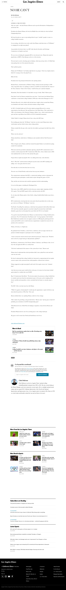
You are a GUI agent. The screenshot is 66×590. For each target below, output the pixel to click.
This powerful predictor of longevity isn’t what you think (22, 503)
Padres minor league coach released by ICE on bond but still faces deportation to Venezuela (29, 544)
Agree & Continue (42, 374)
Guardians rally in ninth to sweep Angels (25, 443)
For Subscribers (13, 510)
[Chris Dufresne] (14, 382)
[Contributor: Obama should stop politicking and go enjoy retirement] (49, 341)
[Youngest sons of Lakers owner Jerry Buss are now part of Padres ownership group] (37, 443)
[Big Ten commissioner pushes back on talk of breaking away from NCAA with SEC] (49, 333)
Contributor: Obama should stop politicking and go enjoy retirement (26, 341)
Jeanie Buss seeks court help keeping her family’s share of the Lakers (48, 459)
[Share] (12, 21)
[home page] (33, 1)
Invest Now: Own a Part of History (31, 580)
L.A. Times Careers (58, 571)
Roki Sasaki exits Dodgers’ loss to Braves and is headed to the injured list (48, 435)
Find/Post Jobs (29, 569)
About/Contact (57, 566)
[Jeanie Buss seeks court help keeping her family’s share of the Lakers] (37, 458)
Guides (41, 574)
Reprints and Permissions (59, 576)
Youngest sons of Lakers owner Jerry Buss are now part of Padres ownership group (47, 445)
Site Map (3, 571)
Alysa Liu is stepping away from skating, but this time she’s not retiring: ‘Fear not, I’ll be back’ (48, 470)
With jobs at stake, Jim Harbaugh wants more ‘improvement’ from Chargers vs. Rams (28, 539)
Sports (12, 6)
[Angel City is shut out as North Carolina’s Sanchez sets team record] (14, 434)
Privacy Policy (23, 371)
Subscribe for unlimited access (7, 569)
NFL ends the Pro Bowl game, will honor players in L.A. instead (23, 529)
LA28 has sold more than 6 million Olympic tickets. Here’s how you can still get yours (25, 470)
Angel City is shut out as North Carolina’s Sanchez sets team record (24, 435)
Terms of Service (30, 368)
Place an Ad (28, 571)
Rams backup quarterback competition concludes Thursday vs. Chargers (25, 534)
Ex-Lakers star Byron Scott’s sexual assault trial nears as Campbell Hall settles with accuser (25, 459)
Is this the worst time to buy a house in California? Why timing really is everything (27, 512)
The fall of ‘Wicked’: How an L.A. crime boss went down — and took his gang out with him (29, 521)
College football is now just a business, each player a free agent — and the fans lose (27, 350)
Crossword (42, 566)
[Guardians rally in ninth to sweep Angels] (14, 443)
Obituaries (42, 569)
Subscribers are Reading (18, 501)
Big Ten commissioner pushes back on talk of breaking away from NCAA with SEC (27, 332)
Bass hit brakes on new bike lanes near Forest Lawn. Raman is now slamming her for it (28, 516)
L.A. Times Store (43, 576)
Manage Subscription (58, 574)
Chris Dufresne (23, 380)
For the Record (57, 569)
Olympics (21, 466)
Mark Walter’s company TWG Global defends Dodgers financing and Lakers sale (27, 549)
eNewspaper (28, 566)
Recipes (41, 571)
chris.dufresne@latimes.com (17, 323)
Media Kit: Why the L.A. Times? (31, 575)
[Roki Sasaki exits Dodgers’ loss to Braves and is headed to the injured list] (37, 434)
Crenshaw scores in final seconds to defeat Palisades (21, 507)
